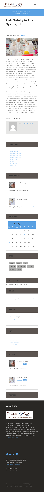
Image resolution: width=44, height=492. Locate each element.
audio (11, 263)
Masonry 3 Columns (15, 155)
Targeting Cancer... (22, 199)
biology (11, 118)
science (12, 269)
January (16, 223)
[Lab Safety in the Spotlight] (22, 47)
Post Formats (14, 161)
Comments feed (14, 342)
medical (18, 118)
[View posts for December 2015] (10, 224)
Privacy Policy (27, 486)
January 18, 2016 (14, 35)
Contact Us (12, 454)
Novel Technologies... (22, 182)
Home (13, 11)
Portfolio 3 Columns (15, 159)
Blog (17, 11)
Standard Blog (14, 163)
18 (9, 242)
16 (28, 238)
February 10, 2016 (13, 190)
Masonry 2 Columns (15, 153)
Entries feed (13, 340)
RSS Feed (12, 395)
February (14, 317)
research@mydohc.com (14, 464)
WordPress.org (14, 344)
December (14, 321)
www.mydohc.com (12, 438)
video (19, 269)
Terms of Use (18, 486)
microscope (21, 266)
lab (14, 118)
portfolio (30, 266)
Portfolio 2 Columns (25, 11)
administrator (28, 123)
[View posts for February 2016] (34, 224)
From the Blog (14, 151)
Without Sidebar (15, 165)
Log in (12, 338)
